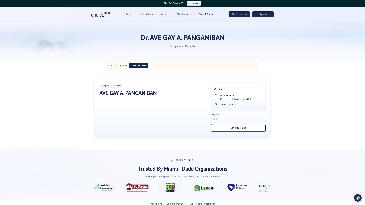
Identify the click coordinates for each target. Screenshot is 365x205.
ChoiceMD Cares (206, 14)
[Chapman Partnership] (250, 187)
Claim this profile (138, 65)
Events (129, 14)
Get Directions (238, 127)
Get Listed (239, 14)
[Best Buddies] (150, 187)
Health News (146, 14)
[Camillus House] (217, 187)
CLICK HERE (194, 3)
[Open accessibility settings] (358, 198)
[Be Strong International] (117, 187)
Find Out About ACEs (174, 3)
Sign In (263, 14)
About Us (164, 14)
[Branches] (183, 187)
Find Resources (184, 14)
